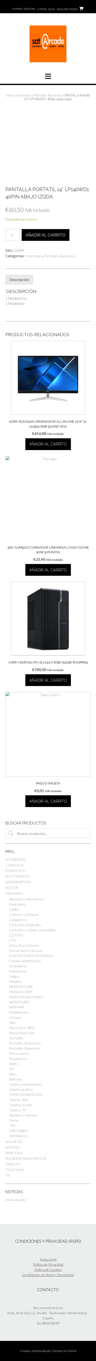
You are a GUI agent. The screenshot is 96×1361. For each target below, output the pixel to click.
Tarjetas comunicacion (25, 1084)
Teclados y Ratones (23, 1115)
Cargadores (18, 920)
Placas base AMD (22, 1028)
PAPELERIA (14, 1153)
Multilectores (19, 1012)
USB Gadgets (19, 1130)
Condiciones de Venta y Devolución (48, 1275)
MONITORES (19, 1002)
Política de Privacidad (48, 1264)
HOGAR (11, 887)
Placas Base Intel (21, 1033)
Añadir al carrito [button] (48, 444)
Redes (13, 1064)
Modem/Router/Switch (26, 997)
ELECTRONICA (17, 876)
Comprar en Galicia (63, 1351)
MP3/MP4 (16, 1007)
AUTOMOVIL (15, 859)
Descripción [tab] (19, 279)
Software (15, 1079)
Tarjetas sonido (20, 1105)
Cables (14, 909)
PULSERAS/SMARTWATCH (25, 1158)
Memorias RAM (20, 992)
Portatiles (16, 1038)
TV (7, 1175)
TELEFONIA (14, 1170)
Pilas (12, 1022)
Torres (14, 1120)
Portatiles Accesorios (25, 1043)
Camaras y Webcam (24, 914)
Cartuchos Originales (25, 925)
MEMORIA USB (21, 986)
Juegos (14, 976)
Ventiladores (18, 1136)
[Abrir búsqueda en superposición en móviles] (48, 833)
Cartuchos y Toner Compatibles (32, 930)
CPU (12, 940)
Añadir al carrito (45, 235)
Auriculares (17, 904)
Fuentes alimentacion (25, 961)
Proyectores (18, 1058)
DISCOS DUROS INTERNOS (31, 956)
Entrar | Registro (24, 8)
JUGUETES (13, 1142)
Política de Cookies (48, 1269)
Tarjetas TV (17, 1110)
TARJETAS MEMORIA (25, 1094)
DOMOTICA (15, 871)
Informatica (24, 95)
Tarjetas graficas (21, 1089)
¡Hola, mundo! (16, 1200)
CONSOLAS (14, 865)
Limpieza (15, 981)
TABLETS (12, 1164)
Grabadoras (18, 966)
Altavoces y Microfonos (26, 899)
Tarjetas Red (18, 1100)
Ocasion (15, 1017)
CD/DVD (16, 935)
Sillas (12, 1074)
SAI (11, 1069)
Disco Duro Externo (24, 945)
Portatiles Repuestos (48, 95)
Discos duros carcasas (26, 950)
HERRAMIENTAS (18, 882)
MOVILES (12, 1147)
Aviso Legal (48, 1259)
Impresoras (18, 971)
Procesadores (19, 1053)
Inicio (9, 95)
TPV (12, 1125)
